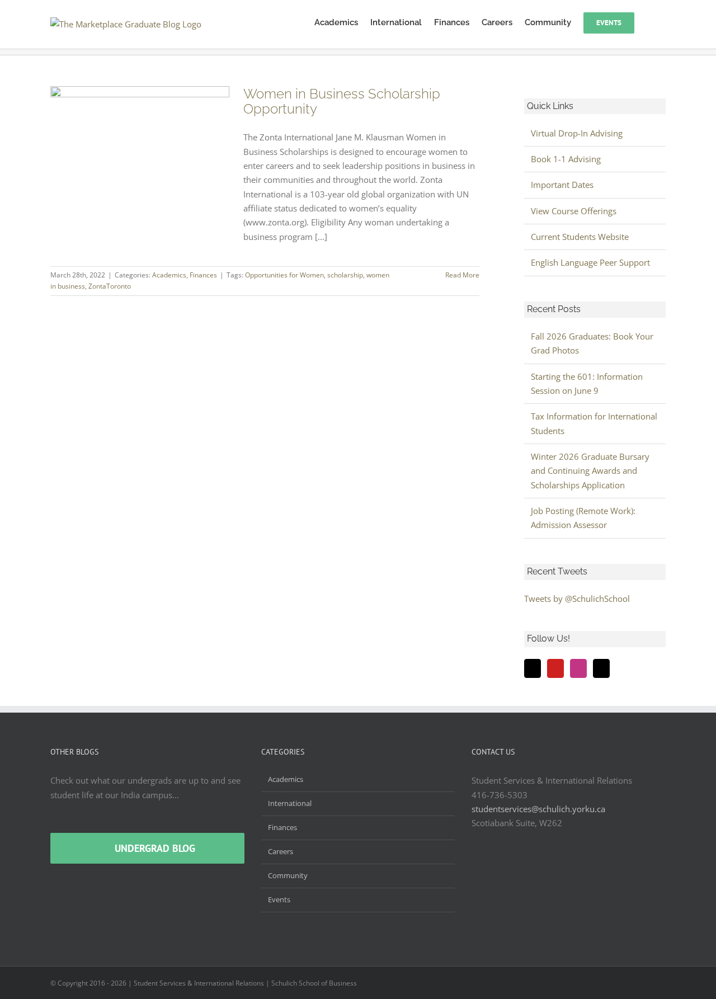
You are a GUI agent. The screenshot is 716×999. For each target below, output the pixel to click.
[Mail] (601, 668)
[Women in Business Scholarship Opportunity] (139, 142)
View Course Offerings (573, 210)
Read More (462, 275)
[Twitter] (532, 668)
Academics (169, 275)
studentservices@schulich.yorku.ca (538, 808)
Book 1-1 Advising (566, 158)
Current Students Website (580, 236)
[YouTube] (555, 668)
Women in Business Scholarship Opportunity (341, 101)
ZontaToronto (109, 286)
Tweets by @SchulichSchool (577, 598)
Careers (280, 851)
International (290, 803)
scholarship (345, 275)
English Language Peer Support (590, 262)
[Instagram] (578, 668)
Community (288, 875)
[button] (650, 22)
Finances (203, 275)
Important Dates (562, 184)
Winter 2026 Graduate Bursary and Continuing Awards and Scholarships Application (590, 471)
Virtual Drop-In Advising (577, 133)
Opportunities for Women (284, 275)
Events (279, 899)
